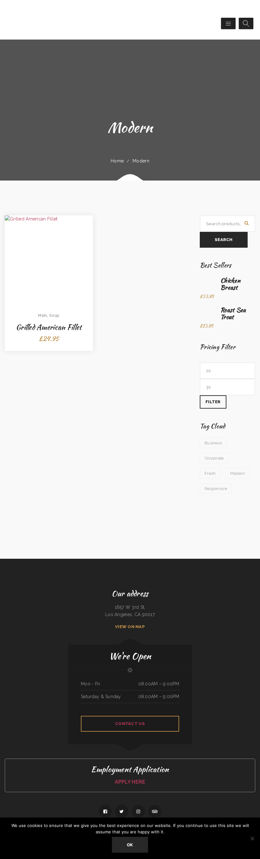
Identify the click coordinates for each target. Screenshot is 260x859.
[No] (252, 838)
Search (224, 239)
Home (117, 160)
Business (213, 443)
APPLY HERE (130, 782)
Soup (54, 315)
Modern (141, 160)
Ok (130, 844)
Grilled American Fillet (48, 327)
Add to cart (49, 282)
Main (42, 315)
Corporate (214, 458)
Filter (213, 401)
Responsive (216, 488)
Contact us (130, 723)
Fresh (210, 473)
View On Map (130, 626)
